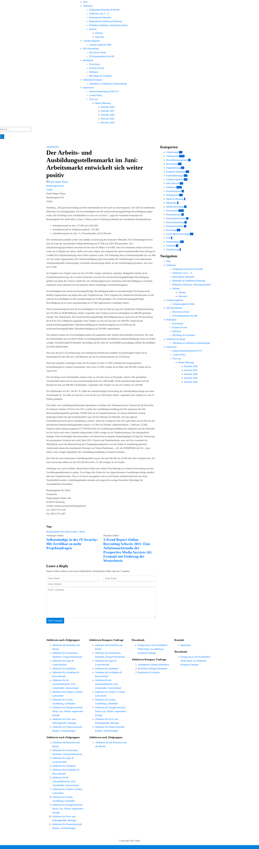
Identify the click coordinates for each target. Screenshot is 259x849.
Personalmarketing (175, 222)
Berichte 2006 (107, 114)
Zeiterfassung (172, 249)
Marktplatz (88, 60)
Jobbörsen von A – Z (99, 13)
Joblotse (93, 29)
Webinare (93, 72)
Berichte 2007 (107, 111)
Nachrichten (172, 210)
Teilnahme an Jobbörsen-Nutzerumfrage (108, 83)
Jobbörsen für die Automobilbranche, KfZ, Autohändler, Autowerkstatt (65, 684)
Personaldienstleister (175, 218)
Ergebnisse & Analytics (149, 672)
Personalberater (173, 214)
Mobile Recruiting (174, 206)
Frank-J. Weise (78, 531)
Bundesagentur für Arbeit (58, 531)
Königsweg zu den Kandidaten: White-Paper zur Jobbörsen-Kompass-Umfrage (153, 649)
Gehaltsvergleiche (91, 41)
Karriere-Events (96, 68)
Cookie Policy (96, 95)
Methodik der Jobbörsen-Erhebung (105, 21)
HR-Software (172, 183)
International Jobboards (100, 17)
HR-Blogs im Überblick (100, 76)
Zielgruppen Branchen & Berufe (104, 9)
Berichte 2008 (107, 107)
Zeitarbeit (170, 245)
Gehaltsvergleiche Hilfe (100, 44)
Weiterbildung (173, 241)
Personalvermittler (174, 226)
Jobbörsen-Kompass (92, 79)
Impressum (88, 87)
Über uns (93, 99)
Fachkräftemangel (174, 175)
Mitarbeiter (171, 203)
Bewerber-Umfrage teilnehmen (152, 668)
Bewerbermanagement (177, 160)
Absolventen (172, 152)
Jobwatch (99, 37)
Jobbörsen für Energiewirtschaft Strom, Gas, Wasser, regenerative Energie (67, 711)
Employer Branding (175, 171)
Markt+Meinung (103, 103)
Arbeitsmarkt (52, 147)
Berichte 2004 (107, 122)
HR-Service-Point (97, 52)
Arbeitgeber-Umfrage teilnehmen (153, 664)
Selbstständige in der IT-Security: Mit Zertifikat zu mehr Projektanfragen (72, 544)
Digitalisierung (173, 168)
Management (172, 195)
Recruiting (171, 230)
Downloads (94, 64)
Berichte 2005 (107, 118)
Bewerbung (171, 164)
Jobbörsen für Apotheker (64, 668)
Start (85, 2)
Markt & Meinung (174, 199)
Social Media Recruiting (177, 234)
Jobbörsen (88, 5)
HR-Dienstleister (91, 48)
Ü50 (168, 238)
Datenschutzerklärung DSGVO (104, 91)
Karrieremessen (173, 191)
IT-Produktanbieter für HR (101, 56)
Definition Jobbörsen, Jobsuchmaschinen (108, 25)
